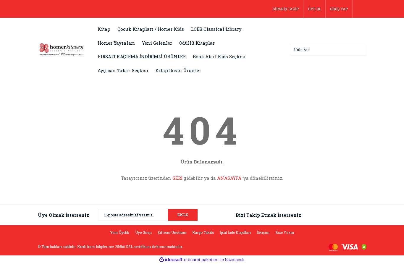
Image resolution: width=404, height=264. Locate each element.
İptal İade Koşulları (235, 232)
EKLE (182, 214)
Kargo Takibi (203, 232)
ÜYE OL (314, 9)
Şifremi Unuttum (172, 232)
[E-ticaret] (201, 260)
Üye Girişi (143, 232)
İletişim (263, 232)
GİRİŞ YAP (339, 9)
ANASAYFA (229, 178)
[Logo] (61, 49)
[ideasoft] (171, 260)
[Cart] (359, 9)
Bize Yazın (284, 232)
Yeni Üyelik (119, 232)
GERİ (177, 178)
